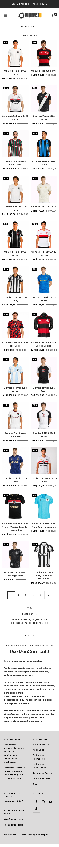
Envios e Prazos (41, 744)
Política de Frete (41, 778)
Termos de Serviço (43, 773)
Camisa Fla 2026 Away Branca (43, 253)
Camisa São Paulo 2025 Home (44, 480)
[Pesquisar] (11, 15)
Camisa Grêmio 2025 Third (15, 480)
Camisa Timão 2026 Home (15, 72)
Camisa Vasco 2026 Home (44, 118)
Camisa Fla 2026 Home (43, 70)
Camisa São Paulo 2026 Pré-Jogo (15, 344)
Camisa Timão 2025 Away (44, 389)
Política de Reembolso (39, 757)
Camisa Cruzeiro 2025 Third (43, 299)
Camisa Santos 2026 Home (15, 208)
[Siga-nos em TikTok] (36, 808)
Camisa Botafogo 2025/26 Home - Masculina (44, 575)
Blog (35, 784)
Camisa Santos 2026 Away (15, 299)
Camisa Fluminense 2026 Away (15, 435)
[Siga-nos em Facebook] (36, 801)
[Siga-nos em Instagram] (43, 801)
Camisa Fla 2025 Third (43, 206)
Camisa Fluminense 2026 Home (15, 163)
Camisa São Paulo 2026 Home (15, 118)
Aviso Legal (39, 749)
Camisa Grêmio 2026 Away (15, 389)
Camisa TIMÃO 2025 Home (44, 435)
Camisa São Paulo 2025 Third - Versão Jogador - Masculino (15, 527)
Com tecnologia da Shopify (35, 835)
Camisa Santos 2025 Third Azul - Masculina (43, 525)
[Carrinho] (53, 15)
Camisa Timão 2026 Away (15, 253)
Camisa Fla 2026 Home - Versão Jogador (43, 344)
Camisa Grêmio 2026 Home (43, 163)
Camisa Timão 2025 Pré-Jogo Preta (15, 574)
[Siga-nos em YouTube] (50, 801)
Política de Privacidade (39, 766)
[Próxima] (48, 595)
